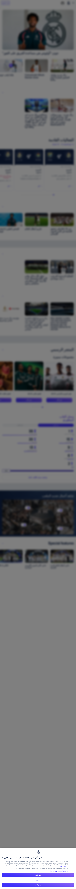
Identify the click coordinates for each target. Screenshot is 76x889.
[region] (38, 868)
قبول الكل (38, 875)
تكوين (38, 880)
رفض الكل (38, 884)
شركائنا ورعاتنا (64, 866)
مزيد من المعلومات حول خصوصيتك (59, 871)
